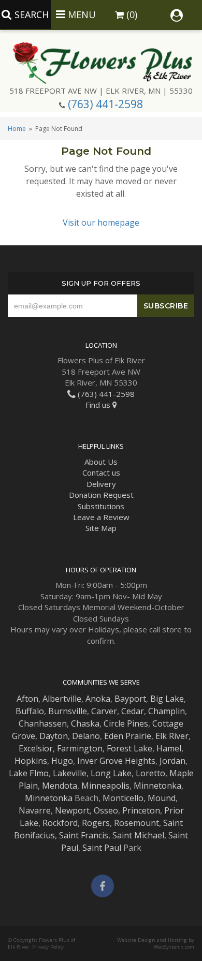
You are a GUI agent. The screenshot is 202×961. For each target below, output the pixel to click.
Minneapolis (105, 785)
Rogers (96, 823)
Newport (72, 810)
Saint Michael (138, 835)
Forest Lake (129, 748)
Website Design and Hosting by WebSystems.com (155, 944)
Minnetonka (157, 785)
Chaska (85, 723)
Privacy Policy (48, 946)
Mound (162, 798)
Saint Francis (83, 835)
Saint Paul (101, 847)
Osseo (106, 810)
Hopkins (31, 760)
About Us (101, 461)
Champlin (166, 711)
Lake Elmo (29, 773)
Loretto (150, 773)
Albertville (61, 698)
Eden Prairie (127, 736)
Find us (98, 405)
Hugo (62, 760)
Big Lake (167, 698)
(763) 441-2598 (105, 104)
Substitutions (101, 506)
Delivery (101, 484)
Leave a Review (101, 517)
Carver (104, 711)
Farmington (80, 748)
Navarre (35, 810)
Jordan (172, 760)
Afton (27, 698)
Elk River (172, 736)
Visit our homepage (101, 222)
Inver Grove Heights (116, 760)
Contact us (101, 472)
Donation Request (101, 495)
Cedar (132, 711)
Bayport (130, 698)
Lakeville (69, 773)
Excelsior (36, 748)
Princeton (141, 810)
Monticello (123, 798)
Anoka (97, 698)
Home (17, 128)
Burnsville (67, 711)
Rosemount (136, 823)
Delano (86, 736)
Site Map (101, 528)
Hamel (168, 748)
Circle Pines (126, 723)
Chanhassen (43, 723)
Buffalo (30, 711)
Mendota (59, 785)
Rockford (60, 823)
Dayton (53, 736)
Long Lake (111, 773)
